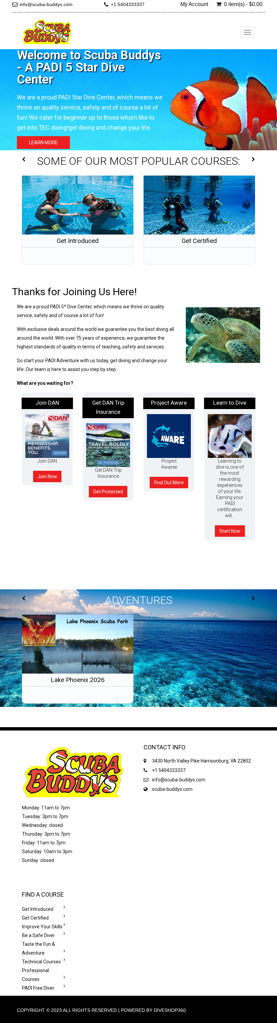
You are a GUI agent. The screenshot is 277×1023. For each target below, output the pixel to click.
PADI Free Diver (38, 988)
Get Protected (108, 491)
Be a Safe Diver (38, 935)
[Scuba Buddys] (47, 31)
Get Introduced (78, 241)
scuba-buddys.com (172, 789)
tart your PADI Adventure (52, 360)
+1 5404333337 (128, 4)
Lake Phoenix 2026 (78, 680)
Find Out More (169, 482)
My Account (194, 4)
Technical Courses (41, 961)
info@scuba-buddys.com (46, 4)
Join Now (47, 476)
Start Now (230, 531)
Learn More (43, 142)
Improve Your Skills (42, 926)
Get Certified (199, 241)
